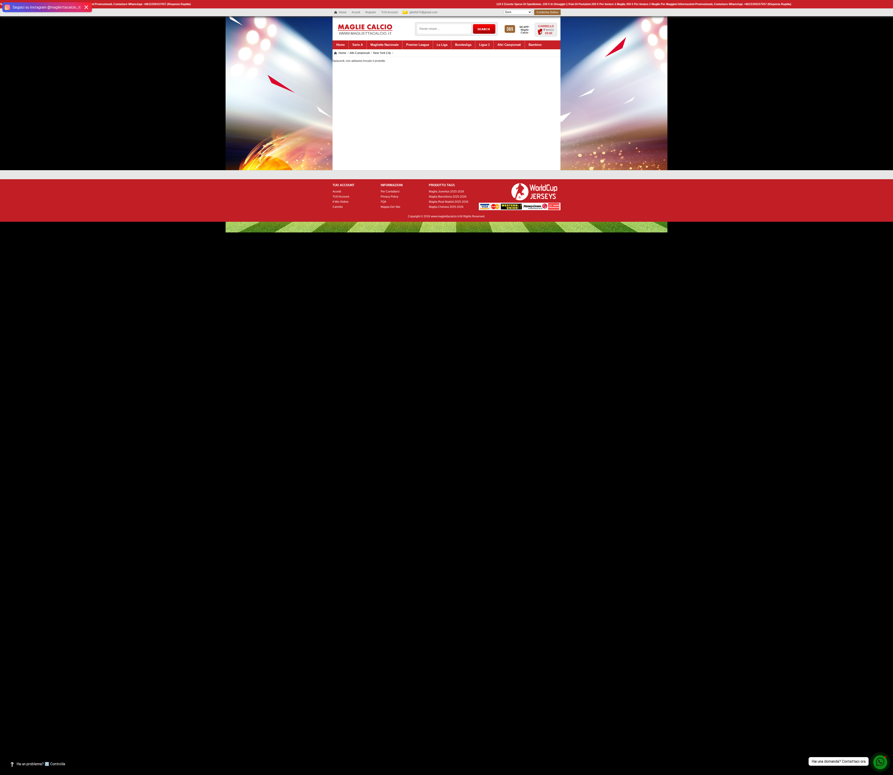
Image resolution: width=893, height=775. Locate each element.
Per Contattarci (390, 191)
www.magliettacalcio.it (445, 216)
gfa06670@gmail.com (423, 12)
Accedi (356, 12)
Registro (370, 12)
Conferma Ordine (547, 12)
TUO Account (389, 12)
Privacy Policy (389, 196)
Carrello (546, 26)
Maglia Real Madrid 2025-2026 (448, 201)
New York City (382, 53)
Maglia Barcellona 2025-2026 (447, 196)
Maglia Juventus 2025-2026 (446, 191)
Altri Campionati (360, 53)
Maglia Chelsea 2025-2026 (446, 207)
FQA (383, 201)
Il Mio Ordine (341, 201)
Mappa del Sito (390, 207)
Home (343, 12)
